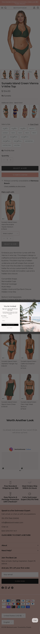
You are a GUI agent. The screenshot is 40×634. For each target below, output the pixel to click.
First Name (4, 315)
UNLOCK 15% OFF (10, 324)
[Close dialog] (39, 303)
